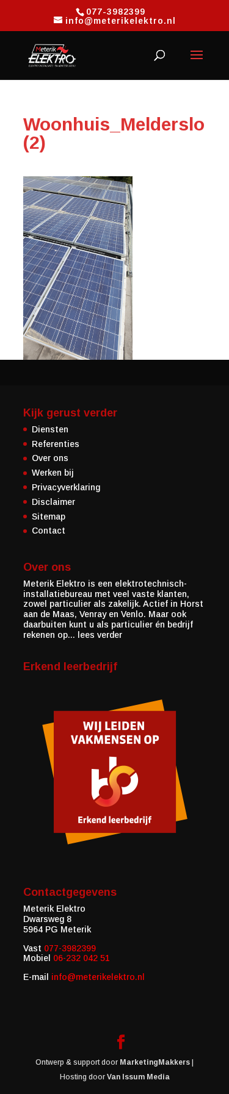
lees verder (100, 635)
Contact (48, 530)
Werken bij (53, 472)
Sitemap (48, 516)
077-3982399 (70, 948)
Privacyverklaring (66, 487)
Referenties (55, 444)
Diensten (50, 429)
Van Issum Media (138, 1077)
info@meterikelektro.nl (98, 977)
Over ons (50, 458)
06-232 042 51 (81, 958)
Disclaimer (53, 502)
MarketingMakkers (155, 1062)
